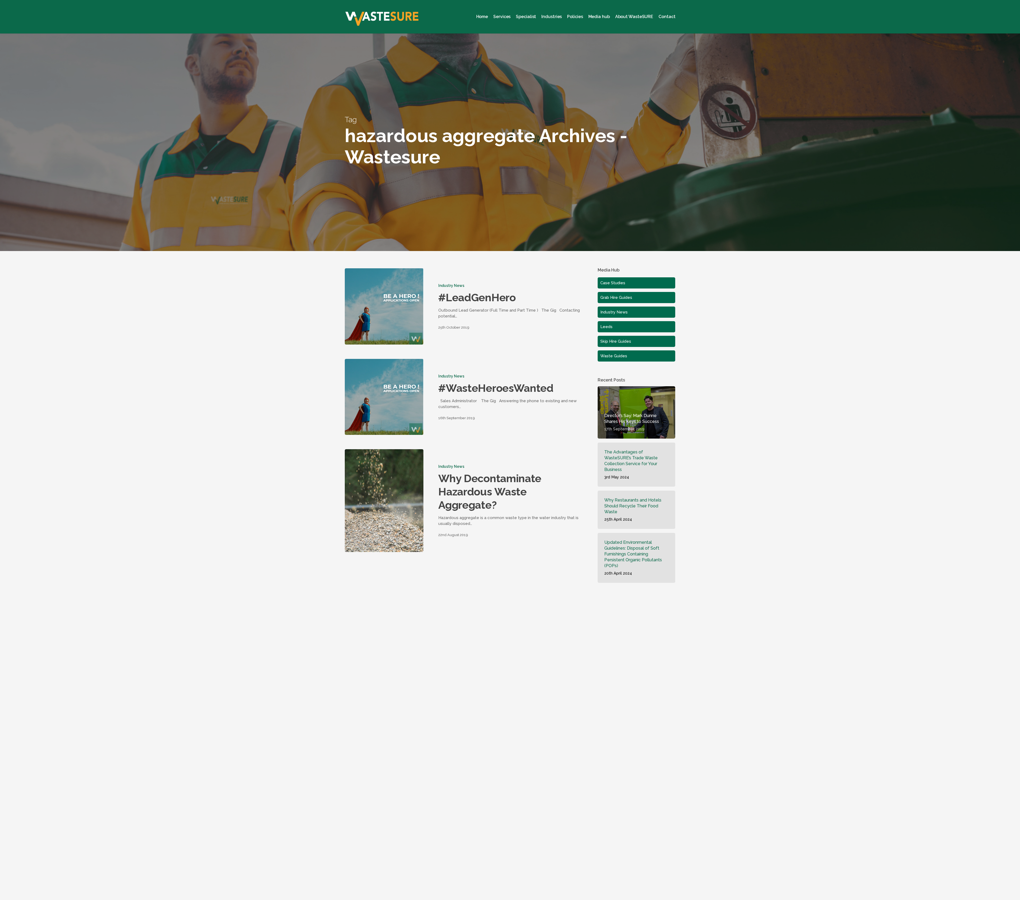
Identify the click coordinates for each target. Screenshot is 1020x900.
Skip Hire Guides (615, 341)
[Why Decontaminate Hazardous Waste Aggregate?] (384, 500)
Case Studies (612, 283)
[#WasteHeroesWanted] (384, 397)
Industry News (451, 285)
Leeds (606, 326)
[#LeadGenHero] (384, 306)
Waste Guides (613, 356)
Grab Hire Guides (616, 297)
